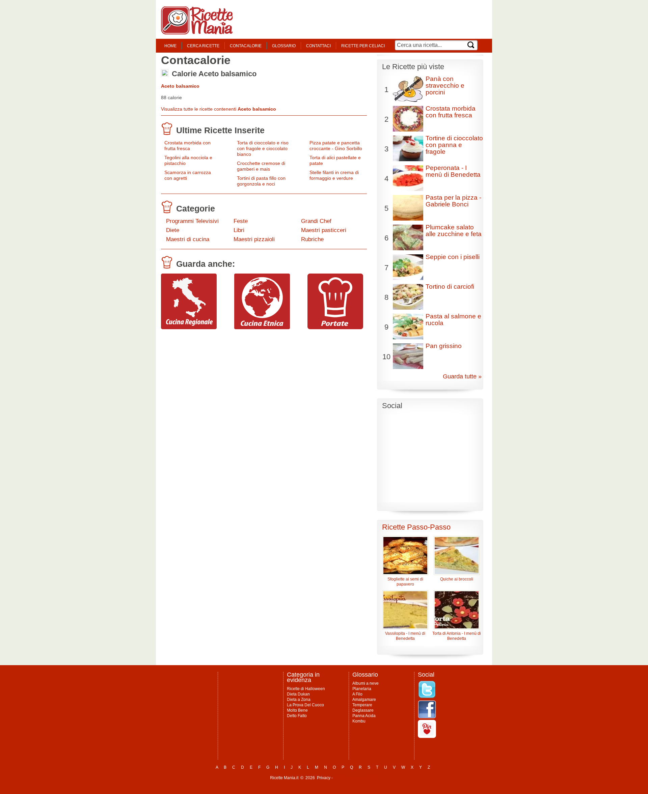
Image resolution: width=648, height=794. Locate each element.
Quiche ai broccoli (456, 579)
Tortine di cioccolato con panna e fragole (454, 145)
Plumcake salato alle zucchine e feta (454, 230)
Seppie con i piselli (453, 256)
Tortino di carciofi (450, 286)
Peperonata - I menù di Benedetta (453, 171)
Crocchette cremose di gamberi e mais (261, 166)
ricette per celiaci (363, 46)
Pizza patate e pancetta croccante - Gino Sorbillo (335, 145)
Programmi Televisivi (192, 221)
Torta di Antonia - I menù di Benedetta (456, 636)
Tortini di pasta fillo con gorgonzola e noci (261, 181)
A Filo (357, 694)
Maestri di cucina (187, 239)
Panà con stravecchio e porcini (445, 85)
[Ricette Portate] (335, 327)
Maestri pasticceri (323, 230)
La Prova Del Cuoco (305, 705)
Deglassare (363, 710)
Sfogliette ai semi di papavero (405, 582)
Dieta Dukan (298, 694)
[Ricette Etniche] (262, 327)
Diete (172, 230)
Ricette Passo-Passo (416, 527)
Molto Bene (297, 710)
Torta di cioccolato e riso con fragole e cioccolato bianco (263, 148)
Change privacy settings (356, 777)
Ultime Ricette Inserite (220, 130)
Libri (239, 230)
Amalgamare (364, 699)
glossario (284, 46)
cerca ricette (203, 46)
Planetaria (361, 688)
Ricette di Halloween (306, 688)
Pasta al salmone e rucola (453, 320)
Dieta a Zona (298, 699)
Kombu (359, 721)
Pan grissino (444, 345)
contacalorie (246, 46)
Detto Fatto (297, 715)
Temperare (362, 705)
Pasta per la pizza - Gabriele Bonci (453, 201)
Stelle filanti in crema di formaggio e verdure (334, 175)
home (170, 46)
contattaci (318, 46)
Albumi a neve (365, 683)
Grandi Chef (316, 221)
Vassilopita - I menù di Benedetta (405, 636)
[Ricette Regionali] (189, 327)
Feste (241, 221)
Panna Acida (364, 715)
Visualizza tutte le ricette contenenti (218, 109)
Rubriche (312, 239)
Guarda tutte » (462, 376)
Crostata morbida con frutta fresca (187, 145)
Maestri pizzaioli (254, 239)
